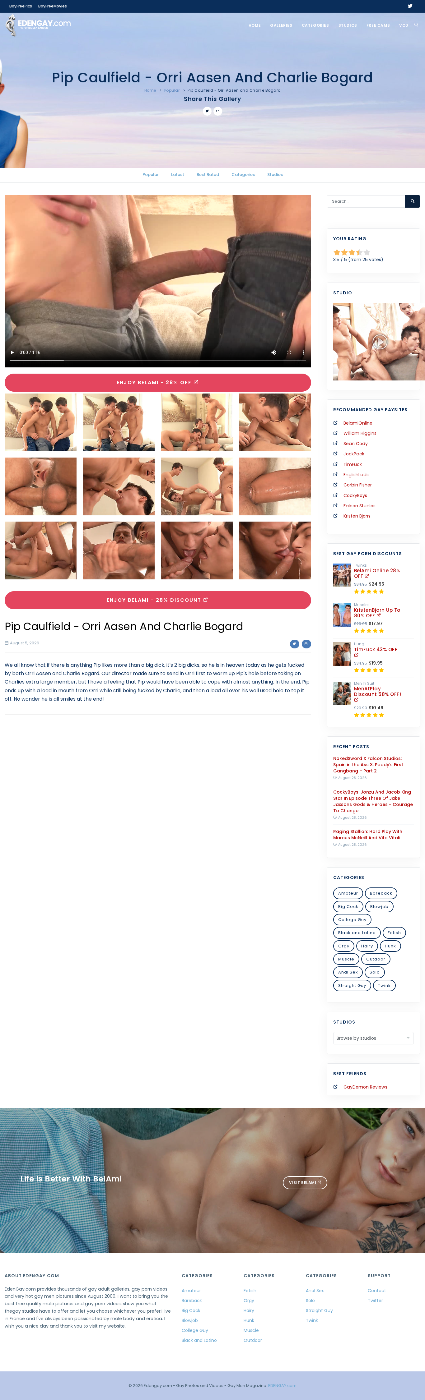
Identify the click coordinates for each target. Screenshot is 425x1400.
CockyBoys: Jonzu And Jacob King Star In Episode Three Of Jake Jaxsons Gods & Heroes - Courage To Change (373, 801)
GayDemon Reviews (365, 1087)
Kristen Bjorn (356, 516)
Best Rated (208, 174)
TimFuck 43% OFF (376, 649)
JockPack (353, 454)
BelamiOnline (357, 423)
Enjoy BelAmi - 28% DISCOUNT (155, 600)
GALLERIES (281, 25)
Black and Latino (357, 933)
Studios (348, 25)
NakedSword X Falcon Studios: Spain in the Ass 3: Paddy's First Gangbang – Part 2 (368, 764)
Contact (377, 1290)
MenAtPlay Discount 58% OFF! (377, 691)
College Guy (352, 920)
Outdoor (375, 959)
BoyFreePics (20, 6)
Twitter (375, 1300)
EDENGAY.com (282, 1385)
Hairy (367, 946)
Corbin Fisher (357, 485)
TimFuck (352, 464)
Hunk (390, 946)
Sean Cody (355, 443)
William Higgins (359, 433)
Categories (315, 25)
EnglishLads (356, 475)
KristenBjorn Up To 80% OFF (377, 613)
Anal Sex (348, 972)
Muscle (346, 959)
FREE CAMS (378, 25)
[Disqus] (158, 804)
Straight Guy (352, 985)
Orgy (343, 946)
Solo (375, 972)
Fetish (394, 933)
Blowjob (379, 907)
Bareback (381, 893)
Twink (384, 985)
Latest (177, 174)
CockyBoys (355, 495)
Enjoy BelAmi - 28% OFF (155, 382)
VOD (404, 25)
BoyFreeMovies (52, 6)
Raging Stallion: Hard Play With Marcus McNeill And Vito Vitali (367, 834)
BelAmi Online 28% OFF (377, 573)
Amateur (348, 893)
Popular (172, 90)
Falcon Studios (359, 506)
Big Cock (348, 907)
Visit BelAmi (303, 1182)
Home (255, 25)
